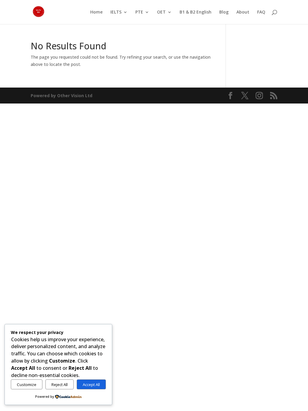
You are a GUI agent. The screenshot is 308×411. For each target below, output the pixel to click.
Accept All (91, 384)
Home (96, 12)
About (242, 12)
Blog (224, 12)
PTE (139, 12)
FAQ (261, 12)
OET (161, 12)
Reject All (59, 384)
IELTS (116, 12)
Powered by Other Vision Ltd (61, 95)
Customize (26, 384)
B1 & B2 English (195, 12)
